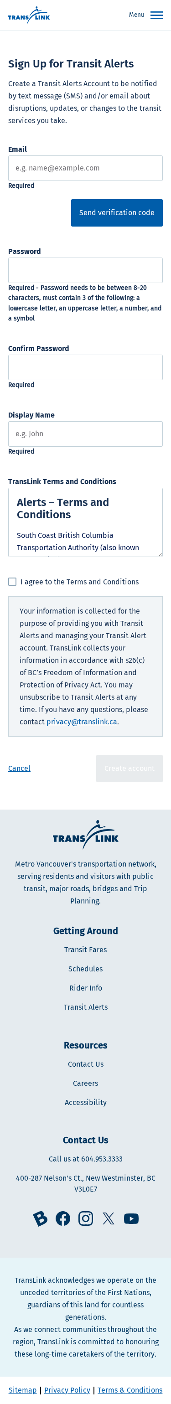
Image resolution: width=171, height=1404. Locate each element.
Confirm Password (38, 348)
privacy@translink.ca (82, 721)
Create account (129, 768)
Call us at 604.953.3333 (86, 1159)
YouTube (131, 1218)
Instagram (85, 1218)
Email (17, 149)
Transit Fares (85, 949)
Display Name (31, 415)
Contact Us (86, 1064)
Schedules (85, 969)
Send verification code (117, 212)
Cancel (19, 768)
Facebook (63, 1218)
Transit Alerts (86, 1007)
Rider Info (85, 988)
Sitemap (23, 1390)
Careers (85, 1083)
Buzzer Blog (40, 1219)
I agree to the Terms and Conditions (80, 582)
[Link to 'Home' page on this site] (29, 15)
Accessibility (86, 1102)
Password (24, 251)
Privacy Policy (67, 1390)
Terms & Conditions (130, 1390)
